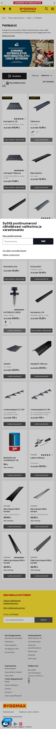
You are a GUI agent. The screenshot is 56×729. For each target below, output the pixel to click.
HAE (43, 241)
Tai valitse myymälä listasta (14, 250)
